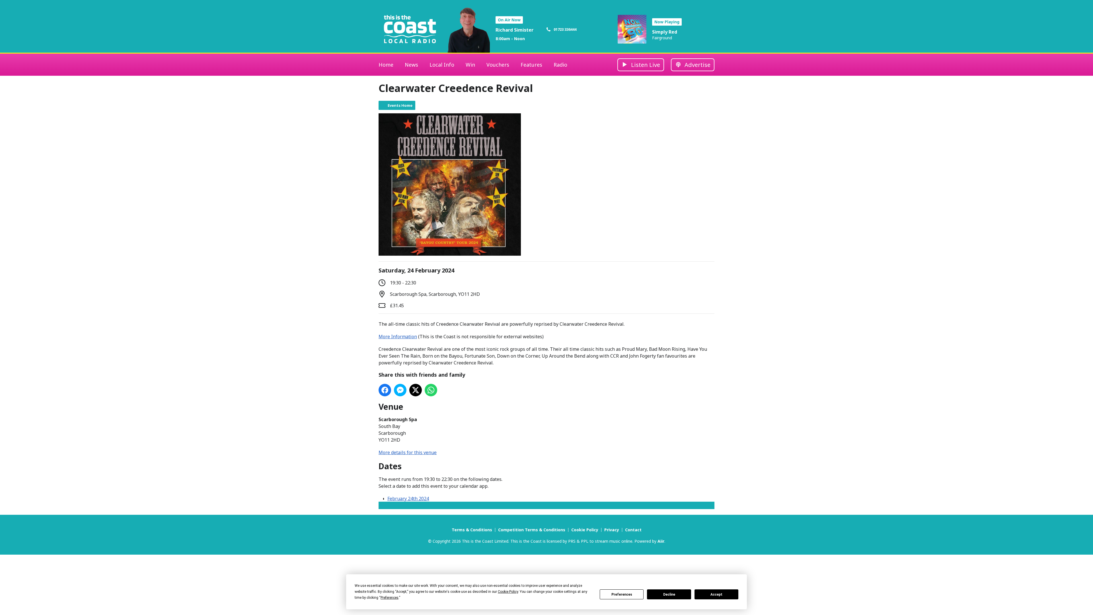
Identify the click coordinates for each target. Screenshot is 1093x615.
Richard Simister (514, 30)
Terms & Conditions (472, 529)
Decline (669, 594)
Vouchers (497, 64)
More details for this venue (408, 452)
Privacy (611, 529)
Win (470, 64)
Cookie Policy (584, 529)
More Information (398, 336)
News (411, 64)
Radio (560, 64)
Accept (716, 594)
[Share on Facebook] (385, 390)
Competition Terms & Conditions (531, 529)
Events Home (400, 105)
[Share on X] (415, 390)
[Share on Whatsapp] (431, 390)
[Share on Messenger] (400, 390)
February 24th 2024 (408, 498)
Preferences (621, 594)
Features (531, 64)
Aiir (661, 541)
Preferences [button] (389, 598)
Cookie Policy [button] (508, 592)
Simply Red (664, 32)
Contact (633, 529)
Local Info (442, 64)
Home (386, 64)
